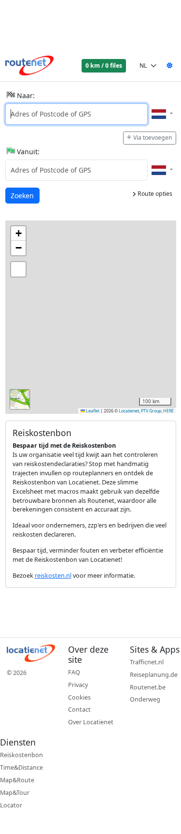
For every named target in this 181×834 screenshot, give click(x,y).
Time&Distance (21, 767)
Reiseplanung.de (154, 675)
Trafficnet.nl (147, 662)
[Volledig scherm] (18, 269)
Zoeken (23, 195)
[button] (18, 233)
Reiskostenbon (21, 755)
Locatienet (129, 411)
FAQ (74, 672)
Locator (11, 805)
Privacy (78, 685)
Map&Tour (14, 793)
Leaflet (92, 411)
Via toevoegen (152, 137)
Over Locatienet (90, 722)
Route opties (154, 194)
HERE (168, 411)
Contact (79, 709)
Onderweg (145, 699)
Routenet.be (148, 687)
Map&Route (17, 780)
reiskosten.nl (53, 575)
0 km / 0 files (103, 65)
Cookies (79, 697)
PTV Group (151, 411)
